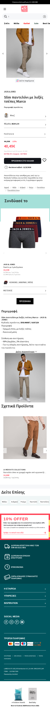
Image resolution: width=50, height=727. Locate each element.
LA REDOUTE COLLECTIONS (14, 469)
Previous (5, 255)
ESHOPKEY (15, 674)
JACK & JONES (10, 91)
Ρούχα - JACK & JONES (24, 502)
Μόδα (16, 23)
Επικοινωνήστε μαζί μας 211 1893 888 (25, 2)
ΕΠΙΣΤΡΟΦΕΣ (7, 656)
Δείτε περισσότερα (25, 351)
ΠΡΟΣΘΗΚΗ (25, 301)
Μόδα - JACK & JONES (5, 502)
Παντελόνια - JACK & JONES (33, 502)
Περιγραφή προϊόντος (13, 107)
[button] (5, 16)
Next (46, 253)
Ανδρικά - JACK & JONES (14, 502)
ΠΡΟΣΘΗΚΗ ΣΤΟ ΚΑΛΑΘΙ (22, 161)
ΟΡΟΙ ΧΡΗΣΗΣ (17, 656)
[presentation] (3, 54)
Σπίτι (6, 23)
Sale (36, 23)
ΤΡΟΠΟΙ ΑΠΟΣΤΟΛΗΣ (30, 656)
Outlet (26, 23)
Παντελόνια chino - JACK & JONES (44, 502)
